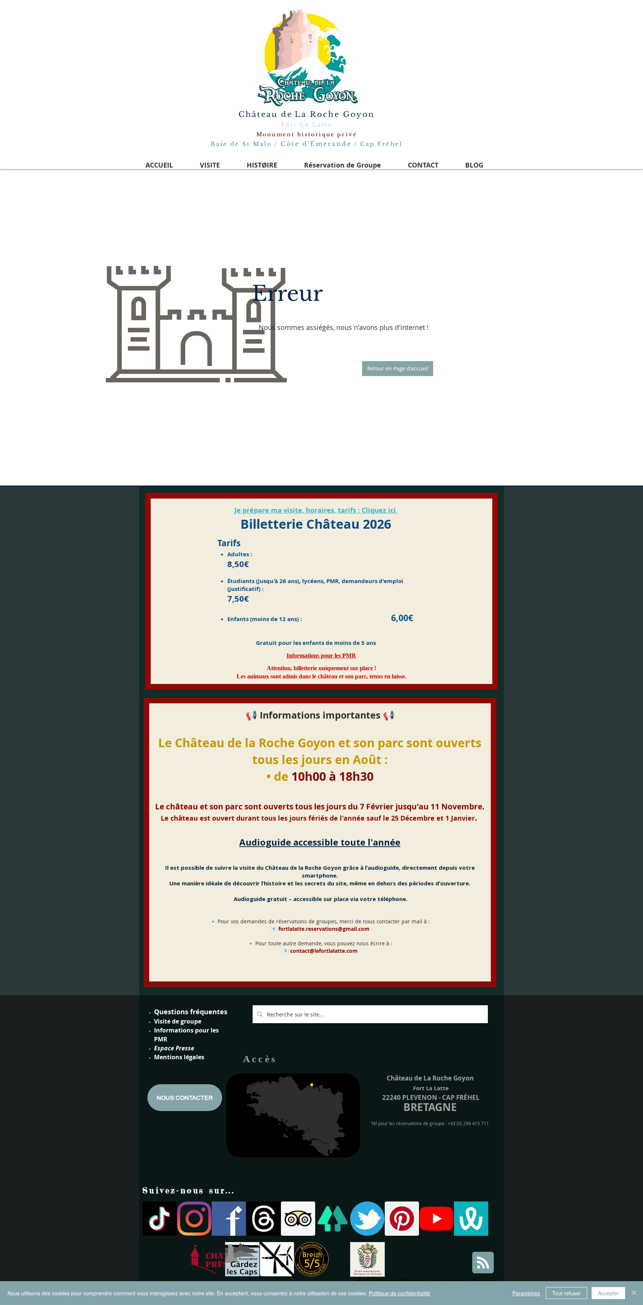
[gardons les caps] (242, 1259)
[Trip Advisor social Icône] (298, 1218)
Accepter (608, 1293)
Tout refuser (566, 1293)
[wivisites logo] (471, 1218)
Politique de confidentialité (399, 1293)
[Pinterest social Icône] (402, 1218)
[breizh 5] (311, 1259)
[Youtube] (436, 1218)
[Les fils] (263, 1218)
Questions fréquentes (190, 1011)
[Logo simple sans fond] (208, 1259)
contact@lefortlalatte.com (324, 950)
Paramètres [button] (526, 1293)
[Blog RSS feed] (483, 1263)
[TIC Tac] (160, 1218)
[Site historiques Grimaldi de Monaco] (367, 1259)
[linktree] (333, 1218)
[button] (397, 368)
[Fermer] (634, 1293)
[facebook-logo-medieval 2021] (229, 1218)
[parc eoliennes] (277, 1259)
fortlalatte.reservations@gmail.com (324, 928)
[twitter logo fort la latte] (367, 1218)
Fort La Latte (306, 124)
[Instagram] (194, 1218)
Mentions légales (179, 1057)
